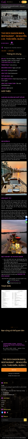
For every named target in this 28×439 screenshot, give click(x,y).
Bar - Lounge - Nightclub (15, 4)
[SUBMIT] (25, 419)
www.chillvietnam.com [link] (15, 281)
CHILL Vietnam (4, 4)
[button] (20, 2)
